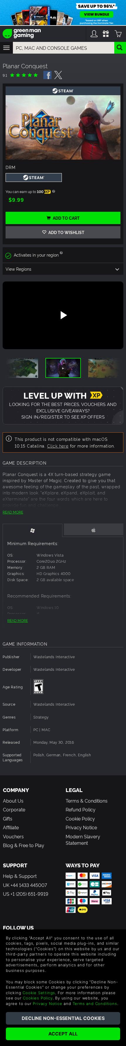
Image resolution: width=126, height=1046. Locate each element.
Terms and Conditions (95, 1003)
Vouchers (13, 836)
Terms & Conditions (87, 800)
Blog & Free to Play (23, 845)
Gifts (7, 818)
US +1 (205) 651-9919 (25, 893)
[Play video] (63, 315)
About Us (13, 800)
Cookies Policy (37, 998)
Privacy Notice (81, 827)
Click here (58, 445)
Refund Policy (81, 809)
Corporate (14, 809)
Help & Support (20, 876)
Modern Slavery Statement (83, 839)
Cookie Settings (39, 992)
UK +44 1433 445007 (25, 885)
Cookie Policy (80, 818)
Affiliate (11, 827)
